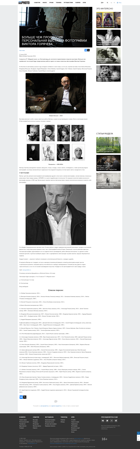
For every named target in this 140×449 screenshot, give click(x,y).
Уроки (51, 2)
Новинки (63, 419)
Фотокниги (74, 430)
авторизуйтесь (45, 406)
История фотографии (51, 424)
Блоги (72, 432)
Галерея (77, 2)
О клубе (73, 419)
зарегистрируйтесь (56, 406)
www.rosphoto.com (111, 427)
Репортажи (36, 424)
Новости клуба (75, 421)
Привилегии (74, 424)
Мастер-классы (37, 426)
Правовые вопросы (50, 426)
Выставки (35, 419)
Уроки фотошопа (49, 421)
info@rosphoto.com (32, 443)
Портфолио (22, 424)
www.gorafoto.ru (27, 270)
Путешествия (68, 2)
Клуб (84, 2)
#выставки (22, 50)
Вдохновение (22, 426)
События (37, 2)
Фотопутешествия (24, 421)
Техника (58, 2)
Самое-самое (23, 419)
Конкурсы (35, 421)
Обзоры (63, 421)
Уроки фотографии (50, 419)
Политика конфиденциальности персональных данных (63, 443)
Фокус (45, 2)
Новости (35, 428)
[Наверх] (138, 444)
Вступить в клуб (75, 428)
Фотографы (74, 426)
